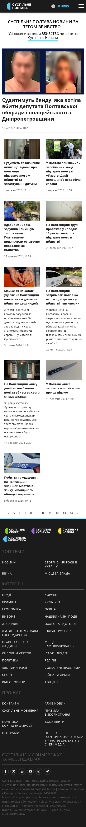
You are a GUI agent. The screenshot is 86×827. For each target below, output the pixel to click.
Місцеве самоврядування (60, 644)
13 (64, 513)
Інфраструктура (58, 631)
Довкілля (10, 624)
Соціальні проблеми (63, 668)
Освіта (50, 609)
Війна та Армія (57, 675)
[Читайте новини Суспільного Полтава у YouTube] (30, 771)
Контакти (10, 703)
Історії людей (57, 653)
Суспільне (58, 806)
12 (57, 513)
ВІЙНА (7, 573)
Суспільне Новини (43, 37)
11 (50, 513)
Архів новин (55, 703)
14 (71, 513)
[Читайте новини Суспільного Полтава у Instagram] (22, 771)
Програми (10, 733)
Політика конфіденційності (18, 724)
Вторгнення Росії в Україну (61, 564)
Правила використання (57, 712)
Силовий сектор (16, 653)
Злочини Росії (14, 668)
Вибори (8, 616)
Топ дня (52, 682)
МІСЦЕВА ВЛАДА (57, 573)
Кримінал (10, 602)
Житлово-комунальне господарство (21, 633)
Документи (54, 722)
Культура (53, 602)
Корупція (53, 595)
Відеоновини (13, 682)
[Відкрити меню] (82, 6)
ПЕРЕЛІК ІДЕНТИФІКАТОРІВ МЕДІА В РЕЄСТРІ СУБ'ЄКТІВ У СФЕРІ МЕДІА (64, 739)
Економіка (11, 609)
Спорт (7, 675)
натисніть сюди (60, 810)
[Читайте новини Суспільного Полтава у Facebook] (5, 771)
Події (6, 595)
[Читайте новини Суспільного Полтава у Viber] (38, 771)
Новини (9, 562)
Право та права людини (15, 644)
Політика (10, 660)
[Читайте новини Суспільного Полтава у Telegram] (47, 771)
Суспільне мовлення (20, 710)
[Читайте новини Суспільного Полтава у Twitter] (13, 771)
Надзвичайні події (61, 616)
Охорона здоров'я (60, 624)
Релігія (50, 660)
